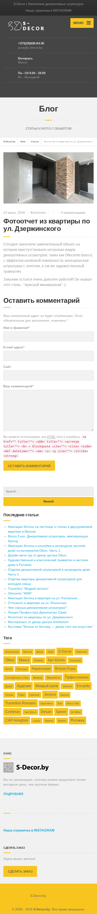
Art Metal (76, 712)
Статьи (35, 141)
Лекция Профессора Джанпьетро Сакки (37, 612)
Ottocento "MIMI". (20, 593)
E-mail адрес (13, 347)
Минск (24, 660)
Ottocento (81, 651)
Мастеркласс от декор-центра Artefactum (38, 622)
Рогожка (77, 720)
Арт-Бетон (56, 660)
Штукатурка (12, 651)
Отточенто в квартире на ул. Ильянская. (37, 603)
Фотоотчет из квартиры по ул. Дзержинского (40, 617)
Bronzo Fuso (65, 669)
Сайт (7, 367)
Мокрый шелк (46, 686)
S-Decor (65, 651)
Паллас (9, 694)
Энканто (67, 686)
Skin (59, 703)
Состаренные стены (16, 677)
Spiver (61, 712)
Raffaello (38, 660)
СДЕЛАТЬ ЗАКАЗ (20, 871)
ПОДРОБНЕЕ (13, 794)
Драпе (8, 686)
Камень (49, 720)
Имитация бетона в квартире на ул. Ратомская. (43, 598)
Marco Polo (73, 703)
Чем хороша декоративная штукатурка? (37, 607)
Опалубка (75, 660)
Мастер (27, 651)
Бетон (8, 669)
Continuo (12, 712)
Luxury (36, 720)
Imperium (34, 694)
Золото (50, 694)
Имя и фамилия (16, 328)
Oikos (9, 660)
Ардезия (24, 686)
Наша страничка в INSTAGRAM (48, 10)
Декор (39, 651)
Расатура (21, 669)
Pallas (21, 694)
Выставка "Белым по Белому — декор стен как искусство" (50, 626)
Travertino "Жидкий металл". (29, 588)
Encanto (83, 686)
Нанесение (41, 669)
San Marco (30, 712)
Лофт (51, 651)
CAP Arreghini (16, 720)
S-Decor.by (9, 141)
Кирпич (62, 720)
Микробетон (53, 677)
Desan (46, 712)
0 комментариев (73, 212)
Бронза (64, 694)
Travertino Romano (20, 703)
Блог (23, 141)
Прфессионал (76, 677)
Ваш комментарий (18, 386)
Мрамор (37, 677)
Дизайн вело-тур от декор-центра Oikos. (37, 555)
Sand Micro (46, 703)
